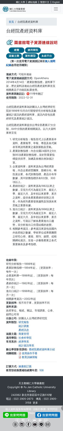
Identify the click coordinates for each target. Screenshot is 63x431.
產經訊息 (24, 330)
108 (41, 370)
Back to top (54, 422)
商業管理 (24, 333)
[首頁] (16, 9)
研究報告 (24, 322)
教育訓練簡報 (29, 357)
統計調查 (24, 326)
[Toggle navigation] (55, 9)
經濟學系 (24, 341)
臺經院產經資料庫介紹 (42, 349)
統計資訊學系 (26, 345)
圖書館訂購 (25, 366)
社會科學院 (25, 337)
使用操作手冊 (29, 353)
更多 (35, 402)
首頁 (11, 21)
